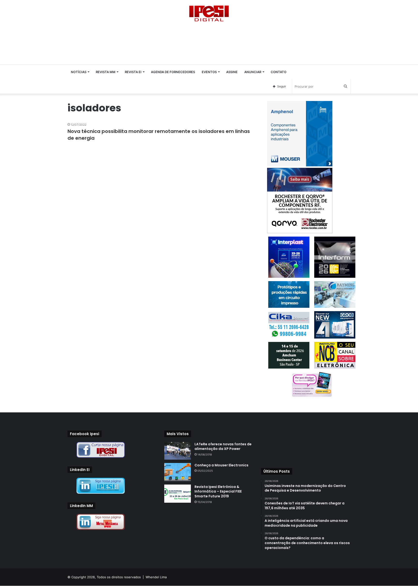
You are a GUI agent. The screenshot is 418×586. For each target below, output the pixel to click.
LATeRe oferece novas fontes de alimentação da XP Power (223, 446)
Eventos (209, 72)
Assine (232, 72)
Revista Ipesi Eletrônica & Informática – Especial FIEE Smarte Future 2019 (218, 491)
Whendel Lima (156, 577)
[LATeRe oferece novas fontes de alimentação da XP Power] (177, 451)
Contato (278, 72)
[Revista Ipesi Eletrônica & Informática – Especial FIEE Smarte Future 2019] (177, 494)
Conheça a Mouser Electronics (221, 465)
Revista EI (133, 72)
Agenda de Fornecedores (173, 72)
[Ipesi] (209, 12)
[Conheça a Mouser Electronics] (177, 472)
